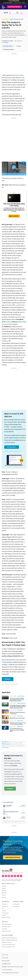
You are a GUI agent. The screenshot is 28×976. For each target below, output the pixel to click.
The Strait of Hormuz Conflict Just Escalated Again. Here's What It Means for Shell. (17, 699)
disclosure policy (5, 747)
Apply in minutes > (14, 216)
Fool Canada (16, 906)
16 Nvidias (14, 765)
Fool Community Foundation (8, 944)
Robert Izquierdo (21, 703)
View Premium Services (12, 857)
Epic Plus (4, 910)
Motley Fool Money (6, 917)
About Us (4, 886)
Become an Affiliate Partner (8, 946)
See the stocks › (11, 447)
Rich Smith (19, 710)
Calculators (4, 928)
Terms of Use (5, 954)
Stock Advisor (5, 906)
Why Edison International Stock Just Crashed (17, 713)
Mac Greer (4, 742)
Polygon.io (19, 880)
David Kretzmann (5, 741)
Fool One (4, 915)
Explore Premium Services (16, 19)
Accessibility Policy (6, 963)
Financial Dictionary (6, 931)
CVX (19, 322)
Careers (4, 888)
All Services (4, 904)
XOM (3, 322)
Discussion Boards (6, 926)
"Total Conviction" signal (9, 662)
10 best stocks (13, 438)
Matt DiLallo (20, 726)
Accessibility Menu (14, 1)
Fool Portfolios (5, 913)
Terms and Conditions (7, 969)
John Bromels (20, 696)
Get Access (5, 814)
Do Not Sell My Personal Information (10, 972)
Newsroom (4, 892)
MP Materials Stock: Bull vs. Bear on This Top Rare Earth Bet (18, 723)
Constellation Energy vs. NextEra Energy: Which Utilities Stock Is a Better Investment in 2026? (18, 707)
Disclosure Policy (6, 960)
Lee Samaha (20, 720)
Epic (3, 908)
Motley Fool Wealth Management (9, 940)
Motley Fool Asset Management (9, 937)
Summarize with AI (9, 49)
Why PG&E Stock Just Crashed (17, 718)
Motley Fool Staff (8, 41)
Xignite (13, 880)
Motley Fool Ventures (7, 942)
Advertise (4, 897)
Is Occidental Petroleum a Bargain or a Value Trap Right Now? (17, 730)
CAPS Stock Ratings (6, 924)
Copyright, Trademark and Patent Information (12, 966)
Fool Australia (16, 904)
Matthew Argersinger (6, 744)
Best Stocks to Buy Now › (14, 6)
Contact (4, 895)
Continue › (7, 679)
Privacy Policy (5, 957)
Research (4, 890)
